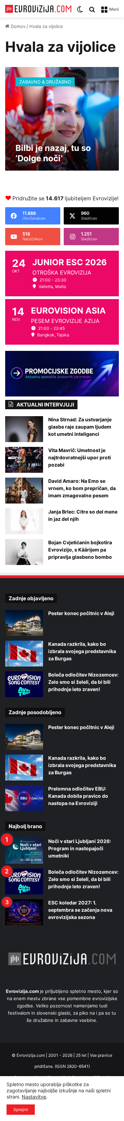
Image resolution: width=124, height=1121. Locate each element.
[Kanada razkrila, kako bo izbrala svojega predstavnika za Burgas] (24, 654)
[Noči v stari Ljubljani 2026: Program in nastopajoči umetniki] (24, 851)
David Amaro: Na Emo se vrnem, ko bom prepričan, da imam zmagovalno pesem (82, 488)
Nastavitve (34, 1097)
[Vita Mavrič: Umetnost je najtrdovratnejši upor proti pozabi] (24, 460)
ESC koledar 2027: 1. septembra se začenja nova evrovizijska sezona (80, 910)
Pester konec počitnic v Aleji (81, 613)
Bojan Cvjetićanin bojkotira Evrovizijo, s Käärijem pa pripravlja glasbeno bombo (80, 549)
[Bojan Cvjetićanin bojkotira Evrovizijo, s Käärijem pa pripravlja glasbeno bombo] (24, 552)
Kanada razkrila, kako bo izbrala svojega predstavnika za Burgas (82, 651)
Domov (17, 26)
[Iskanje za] (92, 11)
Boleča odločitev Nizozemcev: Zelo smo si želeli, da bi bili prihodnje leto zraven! (83, 682)
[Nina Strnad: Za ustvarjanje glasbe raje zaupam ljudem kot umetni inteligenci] (24, 429)
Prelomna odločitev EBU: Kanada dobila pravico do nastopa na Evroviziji (78, 796)
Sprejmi (20, 1109)
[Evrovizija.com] (38, 9)
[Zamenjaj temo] (79, 11)
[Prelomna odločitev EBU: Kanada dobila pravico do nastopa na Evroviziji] (24, 798)
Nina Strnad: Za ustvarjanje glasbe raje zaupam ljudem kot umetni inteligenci (80, 426)
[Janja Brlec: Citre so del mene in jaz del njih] (24, 521)
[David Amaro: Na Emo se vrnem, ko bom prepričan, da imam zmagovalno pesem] (24, 491)
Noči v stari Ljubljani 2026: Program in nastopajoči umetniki (79, 848)
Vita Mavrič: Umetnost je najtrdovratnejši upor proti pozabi (79, 457)
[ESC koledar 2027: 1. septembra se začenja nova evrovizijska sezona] (24, 912)
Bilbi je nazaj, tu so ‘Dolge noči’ (53, 153)
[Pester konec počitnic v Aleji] (24, 623)
